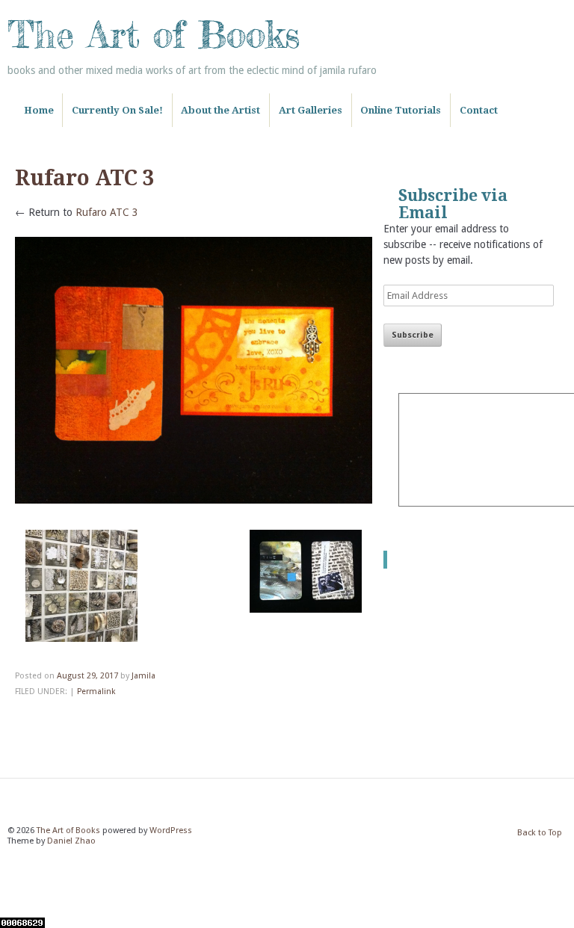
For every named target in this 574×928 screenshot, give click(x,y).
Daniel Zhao (71, 841)
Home (39, 110)
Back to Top (539, 833)
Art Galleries (310, 110)
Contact (479, 110)
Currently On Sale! (117, 110)
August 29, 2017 (87, 676)
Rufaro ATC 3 (106, 212)
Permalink (96, 691)
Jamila (143, 676)
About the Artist (220, 110)
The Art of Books (153, 34)
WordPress (170, 830)
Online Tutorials (400, 110)
